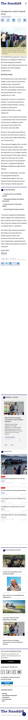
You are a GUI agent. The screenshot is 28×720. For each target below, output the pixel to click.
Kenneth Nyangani (6, 511)
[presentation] (6, 445)
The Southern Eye (6, 699)
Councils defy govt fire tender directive (14, 209)
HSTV (3, 701)
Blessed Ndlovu (5, 519)
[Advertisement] (14, 332)
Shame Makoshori (6, 483)
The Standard (5, 697)
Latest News (8, 451)
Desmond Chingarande (7, 503)
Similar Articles (12, 397)
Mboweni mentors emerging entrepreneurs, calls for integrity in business (13, 642)
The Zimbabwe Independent (9, 695)
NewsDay (4, 693)
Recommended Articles (13, 550)
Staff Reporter (5, 494)
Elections (4, 253)
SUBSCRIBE (11, 661)
